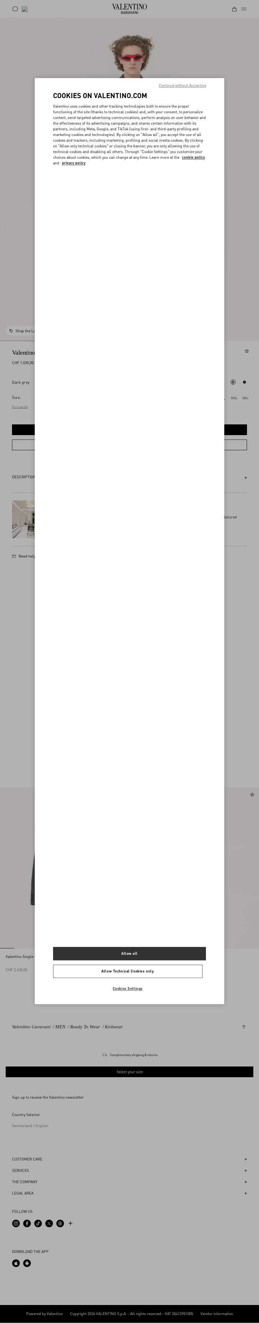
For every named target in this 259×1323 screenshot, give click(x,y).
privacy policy (74, 163)
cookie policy (193, 157)
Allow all (129, 953)
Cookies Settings (128, 988)
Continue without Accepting (182, 85)
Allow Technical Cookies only (127, 971)
